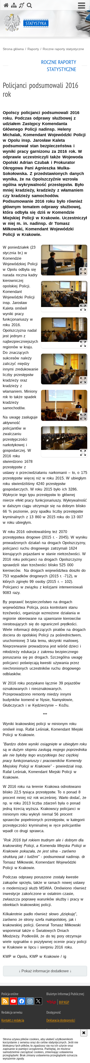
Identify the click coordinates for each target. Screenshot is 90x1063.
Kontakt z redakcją (12, 1020)
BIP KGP (64, 1002)
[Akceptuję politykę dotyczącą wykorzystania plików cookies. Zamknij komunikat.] (83, 1032)
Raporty (33, 49)
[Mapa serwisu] (14, 5)
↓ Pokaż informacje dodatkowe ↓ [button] (45, 971)
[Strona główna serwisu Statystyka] (6, 5)
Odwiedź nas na (13, 1001)
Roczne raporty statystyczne (63, 49)
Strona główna (13, 49)
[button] (81, 6)
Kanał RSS (5, 1001)
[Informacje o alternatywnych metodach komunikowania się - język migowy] (21, 5)
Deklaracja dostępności (60, 1020)
